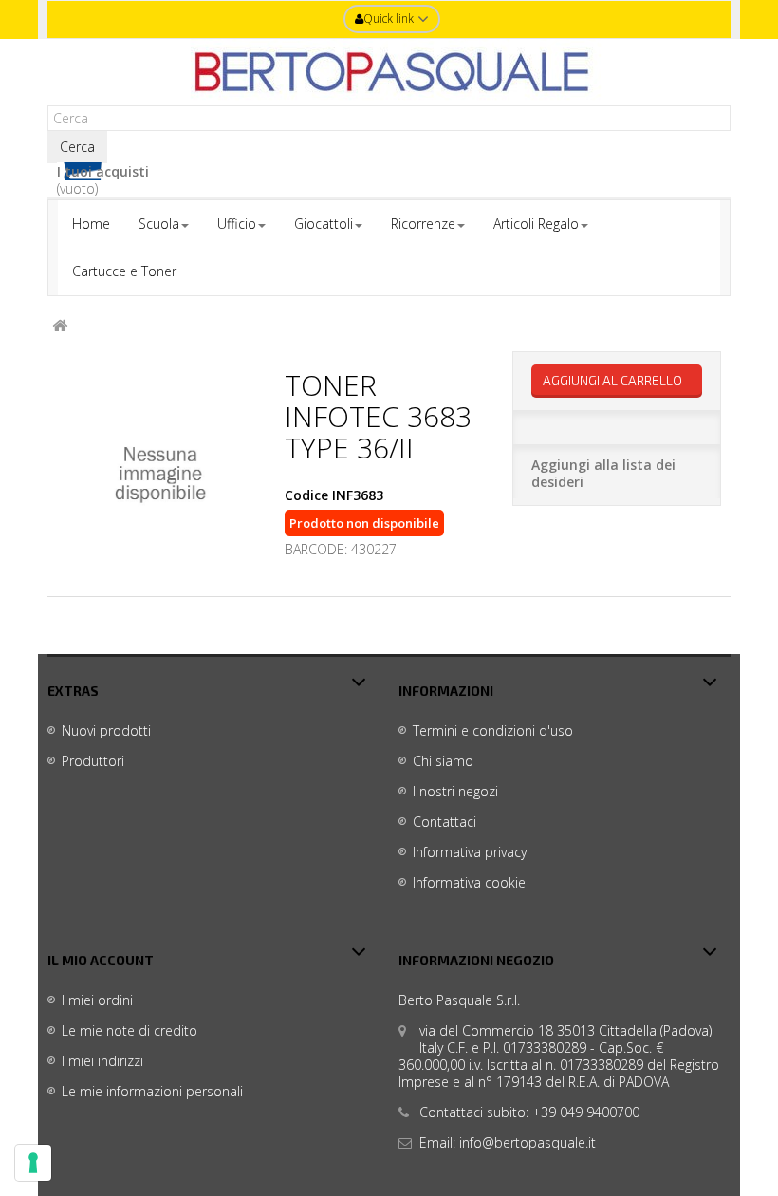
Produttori (93, 761)
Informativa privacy (470, 852)
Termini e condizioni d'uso (493, 730)
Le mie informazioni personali (152, 1091)
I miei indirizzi (102, 1061)
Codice (306, 495)
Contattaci (444, 822)
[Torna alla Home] (60, 326)
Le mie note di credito (129, 1030)
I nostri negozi (455, 791)
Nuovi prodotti (106, 730)
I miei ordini (97, 1000)
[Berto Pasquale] (389, 72)
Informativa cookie (469, 882)
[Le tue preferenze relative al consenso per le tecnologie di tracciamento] (33, 1163)
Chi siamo (443, 761)
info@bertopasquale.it (527, 1142)
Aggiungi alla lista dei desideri (603, 473)
